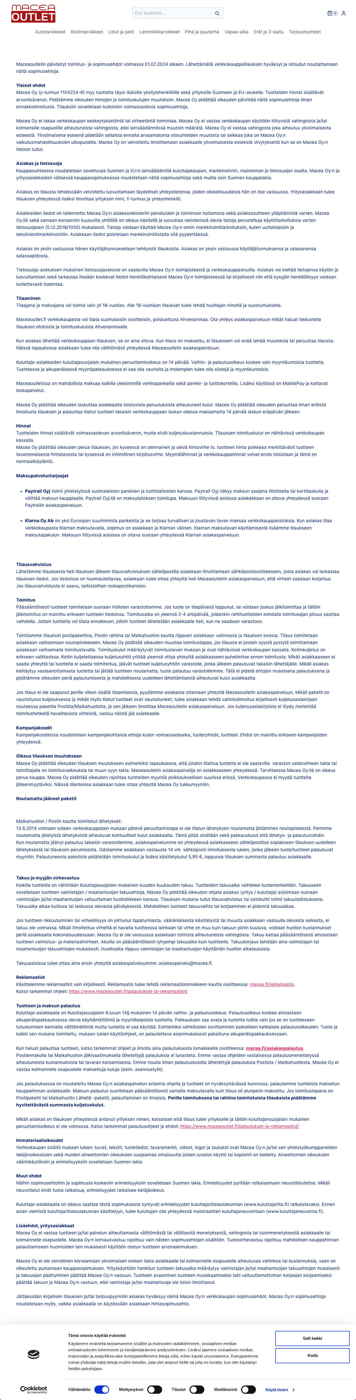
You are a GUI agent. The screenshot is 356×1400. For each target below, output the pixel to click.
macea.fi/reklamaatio (272, 984)
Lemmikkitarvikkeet (159, 31)
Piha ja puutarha (202, 31)
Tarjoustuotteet (305, 31)
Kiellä (313, 1355)
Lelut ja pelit (121, 31)
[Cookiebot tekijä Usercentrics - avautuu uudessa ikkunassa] (34, 1390)
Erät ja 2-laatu (269, 31)
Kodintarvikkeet (87, 31)
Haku (219, 13)
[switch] (154, 1389)
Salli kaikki (312, 1338)
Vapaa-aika (237, 31)
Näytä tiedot (277, 1389)
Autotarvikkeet (50, 31)
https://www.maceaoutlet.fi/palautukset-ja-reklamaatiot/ (128, 991)
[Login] (343, 13)
